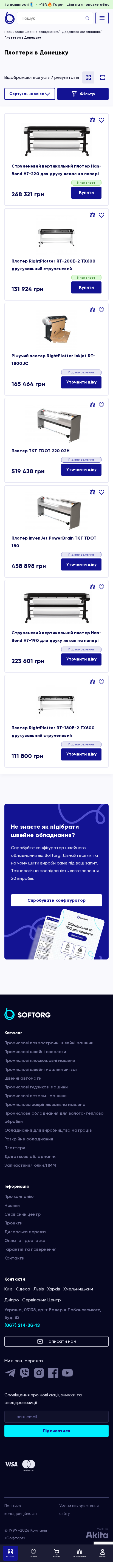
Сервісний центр (22, 1214)
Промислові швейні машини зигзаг (41, 1069)
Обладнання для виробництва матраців (48, 1130)
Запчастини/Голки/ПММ (30, 1165)
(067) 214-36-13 (22, 1325)
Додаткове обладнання (81, 32)
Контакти (14, 1258)
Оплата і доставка (25, 1240)
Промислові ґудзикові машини (36, 1087)
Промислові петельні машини (35, 1095)
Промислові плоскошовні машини (39, 1060)
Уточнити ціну (81, 382)
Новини (12, 1205)
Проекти (13, 1223)
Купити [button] (86, 192)
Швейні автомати (22, 1078)
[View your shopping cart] (56, 1553)
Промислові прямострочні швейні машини (49, 1042)
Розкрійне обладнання (28, 1139)
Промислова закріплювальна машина (45, 1104)
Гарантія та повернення (30, 1249)
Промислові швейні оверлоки (35, 1051)
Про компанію (19, 1196)
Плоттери (14, 1147)
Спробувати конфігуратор (56, 900)
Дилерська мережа (25, 1231)
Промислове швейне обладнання (31, 32)
